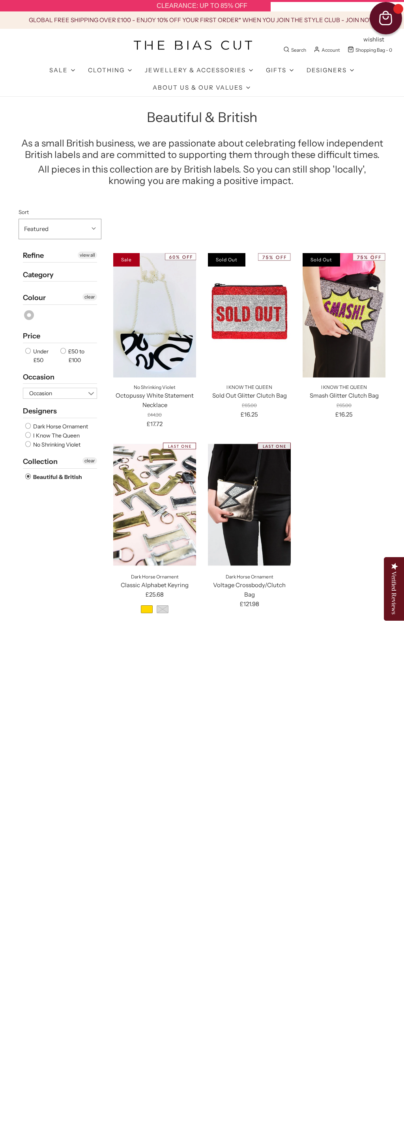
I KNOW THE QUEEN (249, 387)
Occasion (38, 377)
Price (31, 336)
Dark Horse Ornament (60, 426)
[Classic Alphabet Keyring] (154, 505)
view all (87, 255)
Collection (40, 461)
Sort (24, 212)
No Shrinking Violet (56, 444)
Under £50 (40, 356)
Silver (29, 315)
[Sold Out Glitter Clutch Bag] (249, 315)
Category (38, 274)
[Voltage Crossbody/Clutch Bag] (249, 505)
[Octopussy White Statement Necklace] (154, 315)
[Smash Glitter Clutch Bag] (344, 315)
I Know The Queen (56, 435)
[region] (202, 6)
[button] (60, 229)
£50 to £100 (75, 356)
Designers (40, 411)
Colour (34, 297)
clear (89, 297)
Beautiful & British (57, 477)
